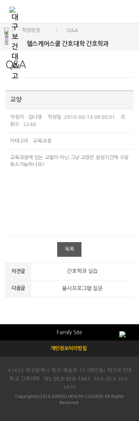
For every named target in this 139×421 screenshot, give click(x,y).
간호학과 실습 (82, 271)
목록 (69, 249)
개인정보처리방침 (69, 348)
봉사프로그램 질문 (82, 288)
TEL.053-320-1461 (67, 378)
